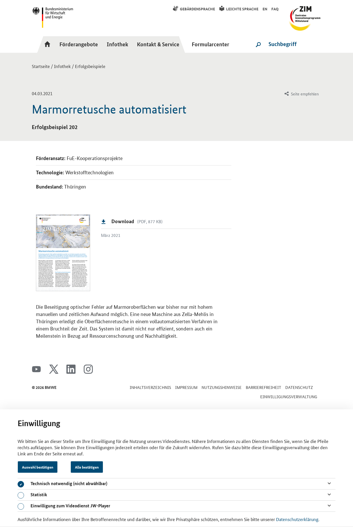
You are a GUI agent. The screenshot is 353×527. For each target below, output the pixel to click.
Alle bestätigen (87, 467)
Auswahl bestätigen (37, 467)
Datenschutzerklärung (297, 519)
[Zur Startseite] (48, 44)
